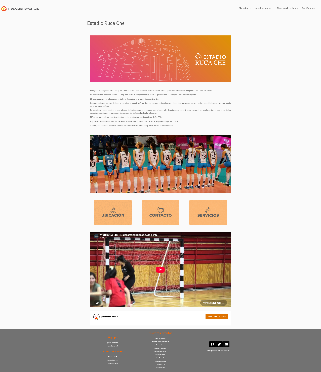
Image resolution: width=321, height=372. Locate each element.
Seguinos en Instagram (217, 316)
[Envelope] (226, 344)
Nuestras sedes (263, 8)
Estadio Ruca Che (112, 360)
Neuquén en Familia (160, 351)
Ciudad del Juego (113, 363)
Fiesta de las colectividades (160, 341)
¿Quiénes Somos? (112, 342)
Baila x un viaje (160, 367)
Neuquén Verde (160, 345)
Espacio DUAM (112, 357)
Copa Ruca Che (160, 364)
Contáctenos (308, 8)
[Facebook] (212, 344)
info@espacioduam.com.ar (218, 351)
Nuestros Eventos (286, 8)
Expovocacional (160, 338)
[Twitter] (219, 344)
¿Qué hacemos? (113, 346)
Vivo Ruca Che (160, 358)
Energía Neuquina (160, 361)
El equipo (244, 8)
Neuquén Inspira (160, 354)
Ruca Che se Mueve (160, 348)
